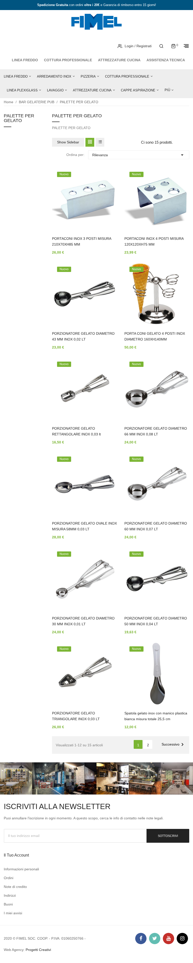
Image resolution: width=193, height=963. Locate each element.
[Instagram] (182, 938)
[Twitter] (154, 938)
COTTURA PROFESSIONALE (68, 60)
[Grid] (89, 142)
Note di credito (15, 887)
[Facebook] (141, 938)
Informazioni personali (21, 869)
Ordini (8, 878)
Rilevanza (138, 155)
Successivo (173, 745)
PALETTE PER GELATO (19, 118)
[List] (99, 142)
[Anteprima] (105, 194)
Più (167, 90)
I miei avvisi (13, 913)
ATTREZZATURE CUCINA (119, 60)
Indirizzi (10, 895)
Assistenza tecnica (166, 60)
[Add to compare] (105, 207)
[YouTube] (168, 938)
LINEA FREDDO (25, 60)
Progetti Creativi (38, 950)
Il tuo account (16, 855)
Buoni (8, 904)
